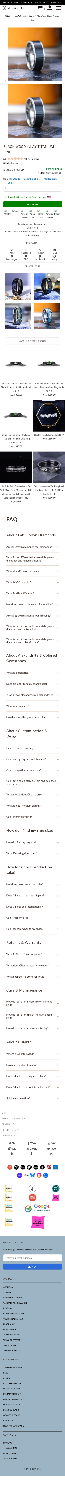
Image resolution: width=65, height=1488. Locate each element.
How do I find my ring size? (32, 842)
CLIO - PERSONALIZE (12, 1383)
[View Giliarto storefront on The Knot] (32, 1201)
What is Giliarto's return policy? (32, 954)
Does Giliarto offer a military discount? (32, 1087)
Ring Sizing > (9, 1124)
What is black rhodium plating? (32, 805)
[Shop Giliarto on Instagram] (39, 1177)
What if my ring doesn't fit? (32, 853)
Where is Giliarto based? (32, 1054)
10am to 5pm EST (11, 1458)
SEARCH (7, 1292)
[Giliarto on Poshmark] (48, 1169)
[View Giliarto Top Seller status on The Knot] (56, 1201)
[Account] (50, 8)
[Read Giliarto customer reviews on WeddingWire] (56, 1191)
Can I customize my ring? (32, 748)
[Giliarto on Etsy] (22, 1169)
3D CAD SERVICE (10, 1345)
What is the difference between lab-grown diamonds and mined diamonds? (32, 559)
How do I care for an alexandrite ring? (32, 1028)
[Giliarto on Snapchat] (12, 1153)
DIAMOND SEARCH (11, 1410)
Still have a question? (32, 1098)
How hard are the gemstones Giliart (32, 717)
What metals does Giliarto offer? (32, 794)
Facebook (26, 253)
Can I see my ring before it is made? (32, 759)
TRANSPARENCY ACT (12, 1335)
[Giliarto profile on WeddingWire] (9, 1211)
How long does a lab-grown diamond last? (32, 604)
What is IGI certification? (32, 593)
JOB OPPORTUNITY (11, 1350)
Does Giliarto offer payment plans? (32, 1076)
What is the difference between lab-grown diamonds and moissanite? (32, 627)
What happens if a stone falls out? (32, 976)
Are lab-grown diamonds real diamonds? (32, 547)
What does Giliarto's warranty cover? (32, 965)
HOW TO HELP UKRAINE (13, 1426)
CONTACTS (8, 1420)
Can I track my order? (32, 918)
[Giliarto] (13, 8)
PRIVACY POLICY (10, 1329)
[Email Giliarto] (12, 1158)
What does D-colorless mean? (32, 571)
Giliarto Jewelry (10, 163)
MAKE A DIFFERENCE (12, 1399)
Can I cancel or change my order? (32, 929)
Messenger (11, 259)
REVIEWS (7, 1378)
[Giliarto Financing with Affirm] (26, 1177)
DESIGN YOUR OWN (12, 1389)
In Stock (41, 173)
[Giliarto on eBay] (35, 1169)
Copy (54, 259)
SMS (26, 259)
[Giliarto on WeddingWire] (16, 1169)
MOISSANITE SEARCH (12, 1405)
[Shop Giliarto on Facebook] (45, 1177)
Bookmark (40, 259)
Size (5, 179)
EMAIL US (7, 1443)
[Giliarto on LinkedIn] (51, 1153)
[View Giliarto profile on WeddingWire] (9, 1191)
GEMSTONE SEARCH (12, 1415)
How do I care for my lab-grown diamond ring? (32, 1003)
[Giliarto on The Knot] (9, 1169)
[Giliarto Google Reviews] (29, 1169)
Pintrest (40, 253)
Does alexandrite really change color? (32, 684)
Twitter (11, 253)
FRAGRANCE (9, 1324)
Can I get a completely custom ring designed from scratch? (32, 782)
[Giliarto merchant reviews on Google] (38, 1212)
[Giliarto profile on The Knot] (9, 1225)
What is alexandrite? (32, 672)
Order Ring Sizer (32, 179)
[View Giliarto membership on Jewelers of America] (32, 1191)
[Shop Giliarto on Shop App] (19, 1177)
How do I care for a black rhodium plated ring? (32, 1016)
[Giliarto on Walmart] (55, 1169)
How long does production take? (32, 884)
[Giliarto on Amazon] (42, 1169)
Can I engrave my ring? (32, 817)
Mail (55, 253)
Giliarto (26, 1469)
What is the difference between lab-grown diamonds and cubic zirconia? (32, 641)
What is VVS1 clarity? (32, 582)
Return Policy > (10, 1130)
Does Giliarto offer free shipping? (32, 895)
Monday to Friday (10, 1453)
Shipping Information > (15, 1118)
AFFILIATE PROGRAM (12, 1367)
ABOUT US (8, 1287)
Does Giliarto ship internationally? (32, 906)
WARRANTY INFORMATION (15, 1303)
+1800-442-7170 (10, 1448)
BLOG (5, 1373)
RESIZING (7, 1308)
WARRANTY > (8, 1135)
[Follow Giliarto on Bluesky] (32, 1177)
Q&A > (5, 1113)
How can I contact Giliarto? (32, 1065)
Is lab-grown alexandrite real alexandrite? (32, 695)
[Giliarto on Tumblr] (31, 1153)
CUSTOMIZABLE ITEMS (13, 1319)
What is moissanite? (32, 706)
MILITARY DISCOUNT (12, 1394)
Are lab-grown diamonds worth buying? (32, 615)
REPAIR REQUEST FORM (13, 1313)
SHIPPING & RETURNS (12, 1298)
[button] (59, 8)
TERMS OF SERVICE (11, 1340)
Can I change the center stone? (32, 770)
